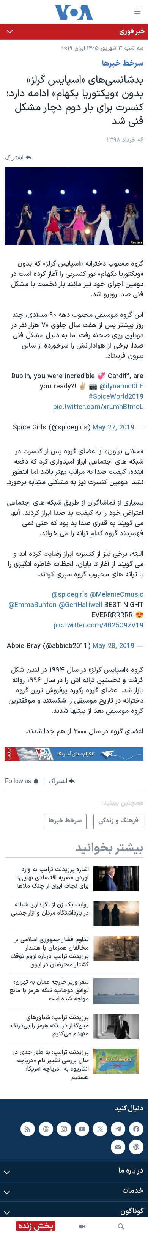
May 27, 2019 (113, 428)
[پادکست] (136, 1147)
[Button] (18, 157)
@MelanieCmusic (116, 595)
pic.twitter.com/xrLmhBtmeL (98, 407)
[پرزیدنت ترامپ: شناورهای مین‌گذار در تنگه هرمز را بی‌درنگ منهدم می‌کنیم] (116, 1026)
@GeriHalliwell (80, 605)
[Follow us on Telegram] (118, 1129)
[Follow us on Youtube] (82, 1129)
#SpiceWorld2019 (115, 397)
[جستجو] (121, 1226)
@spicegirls (70, 595)
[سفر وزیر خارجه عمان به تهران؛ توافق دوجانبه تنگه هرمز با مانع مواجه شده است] (116, 991)
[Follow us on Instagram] (64, 1129)
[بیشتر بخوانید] (74, 31)
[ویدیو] (82, 1226)
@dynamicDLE (121, 387)
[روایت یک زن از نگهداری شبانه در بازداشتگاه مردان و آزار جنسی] (116, 913)
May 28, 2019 (113, 646)
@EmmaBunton (32, 605)
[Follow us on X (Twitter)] (100, 1129)
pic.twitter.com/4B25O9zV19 (98, 626)
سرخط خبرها (122, 64)
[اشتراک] (118, 1147)
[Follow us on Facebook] (136, 1129)
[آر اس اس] (27, 1129)
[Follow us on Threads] (46, 1129)
